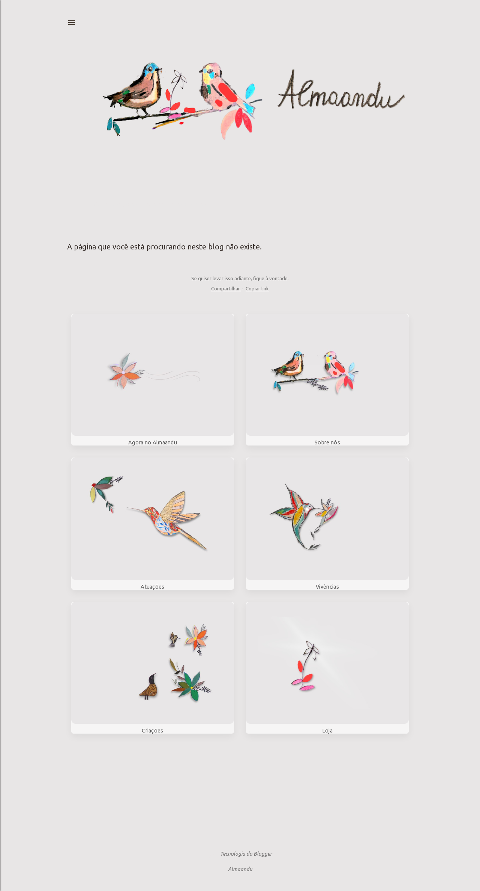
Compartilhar (226, 288)
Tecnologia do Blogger (246, 854)
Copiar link (257, 288)
